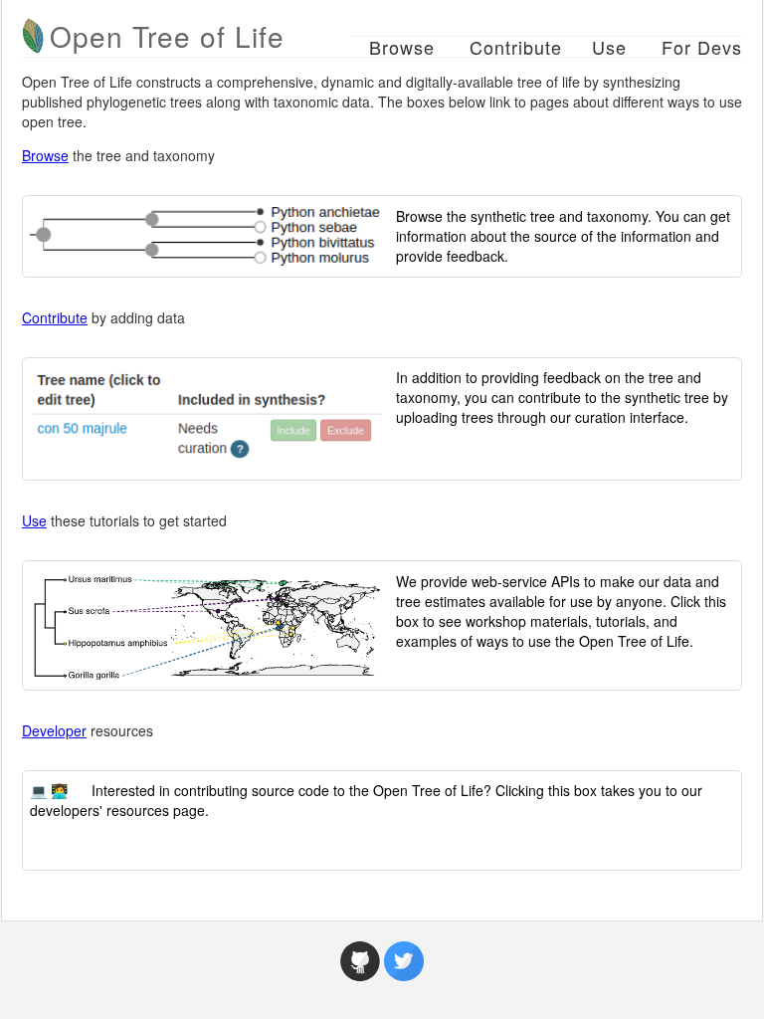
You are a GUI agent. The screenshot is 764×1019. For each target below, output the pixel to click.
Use (609, 47)
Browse (402, 47)
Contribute (516, 47)
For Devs (702, 47)
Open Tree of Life (167, 36)
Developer (54, 730)
